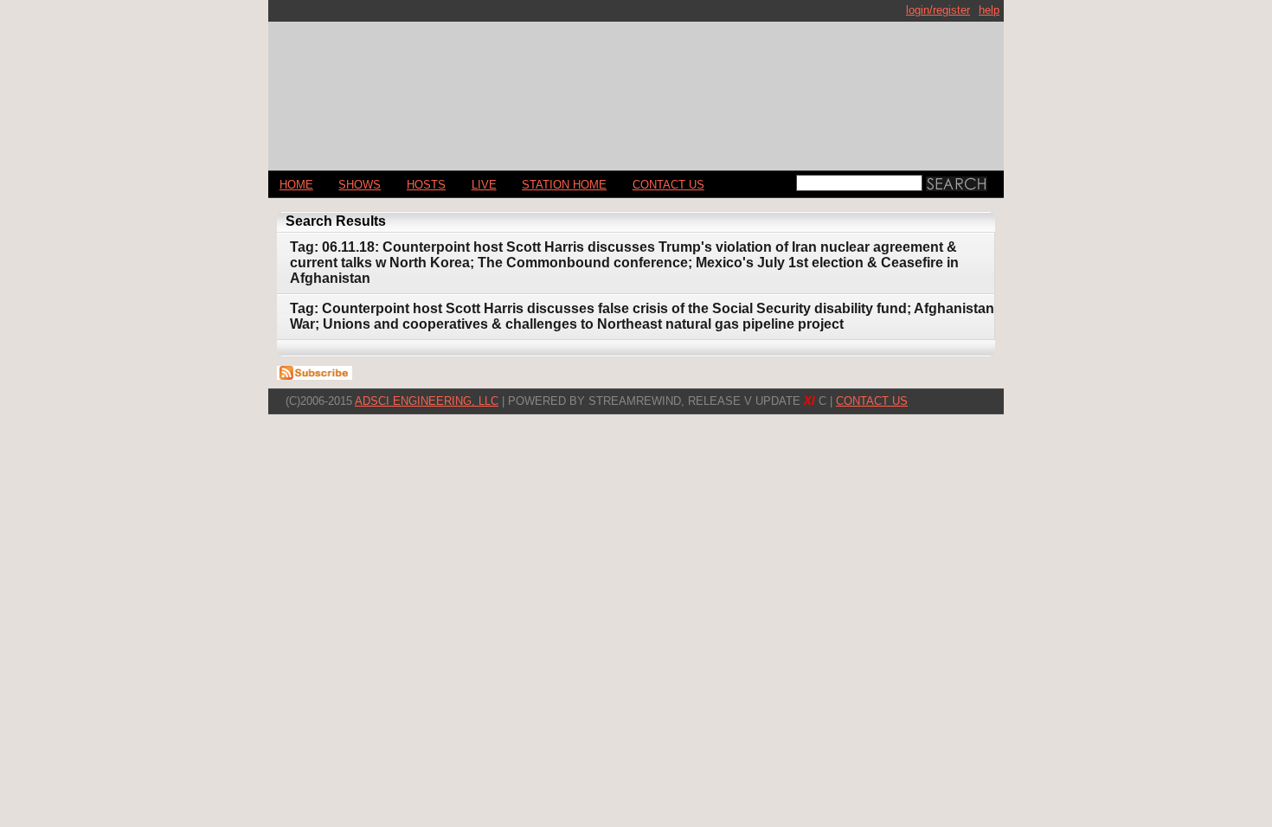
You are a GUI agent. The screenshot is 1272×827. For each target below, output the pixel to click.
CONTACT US (668, 184)
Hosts (426, 184)
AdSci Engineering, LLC (426, 400)
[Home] (636, 88)
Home (296, 184)
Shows (359, 184)
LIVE (484, 184)
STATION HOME (564, 184)
